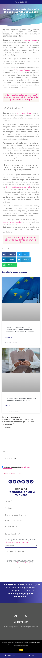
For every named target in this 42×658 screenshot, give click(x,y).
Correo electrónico (9, 458)
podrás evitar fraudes (12, 222)
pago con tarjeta (30, 40)
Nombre (5, 451)
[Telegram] (32, 481)
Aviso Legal (8, 627)
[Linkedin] (27, 481)
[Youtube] (23, 481)
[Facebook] (10, 481)
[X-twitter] (21, 616)
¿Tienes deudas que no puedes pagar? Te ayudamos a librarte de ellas (21, 239)
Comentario (7, 427)
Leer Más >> (8, 337)
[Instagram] (19, 481)
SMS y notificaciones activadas (18, 187)
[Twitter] (14, 481)
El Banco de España (22, 70)
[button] (9, 254)
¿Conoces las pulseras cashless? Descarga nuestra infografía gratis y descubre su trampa (21, 97)
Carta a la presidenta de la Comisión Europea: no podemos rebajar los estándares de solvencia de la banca (20, 330)
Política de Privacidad (24, 563)
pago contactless (24, 113)
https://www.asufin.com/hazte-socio (17, 542)
